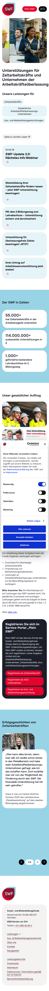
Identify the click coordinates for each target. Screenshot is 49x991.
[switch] (42, 493)
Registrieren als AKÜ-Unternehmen (18, 681)
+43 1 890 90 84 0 (23, 925)
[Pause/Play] (37, 862)
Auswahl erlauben (24, 537)
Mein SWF (29, 9)
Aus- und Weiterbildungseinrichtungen (23, 120)
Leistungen (12, 934)
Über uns (11, 942)
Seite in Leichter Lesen (16, 136)
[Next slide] (44, 862)
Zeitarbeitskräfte (12, 101)
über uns (12, 612)
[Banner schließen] (45, 444)
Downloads (13, 963)
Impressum (11, 472)
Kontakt (11, 946)
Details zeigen (33, 521)
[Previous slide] (21, 862)
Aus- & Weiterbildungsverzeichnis (24, 938)
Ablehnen (24, 545)
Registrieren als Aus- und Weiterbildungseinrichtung (21, 691)
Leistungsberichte (16, 959)
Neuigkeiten (13, 950)
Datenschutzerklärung (18, 469)
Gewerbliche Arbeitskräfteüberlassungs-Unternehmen (24, 111)
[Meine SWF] (43, 9)
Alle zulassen (24, 529)
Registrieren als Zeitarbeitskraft (24, 673)
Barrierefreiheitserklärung (20, 978)
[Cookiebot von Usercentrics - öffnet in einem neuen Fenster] (29, 444)
